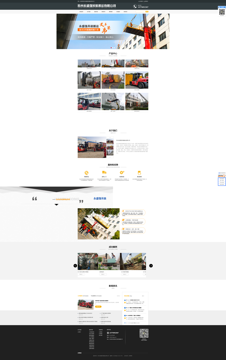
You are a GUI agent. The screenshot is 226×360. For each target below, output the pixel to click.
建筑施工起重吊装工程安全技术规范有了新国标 (88, 322)
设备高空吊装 (91, 340)
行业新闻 (100, 333)
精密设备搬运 (91, 335)
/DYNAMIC (83, 296)
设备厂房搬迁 (91, 338)
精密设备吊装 (91, 343)
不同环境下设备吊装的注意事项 (101, 300)
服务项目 (96, 11)
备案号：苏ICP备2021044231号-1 (116, 355)
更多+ (143, 295)
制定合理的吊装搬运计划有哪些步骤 (86, 318)
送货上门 (104, 176)
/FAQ (128, 296)
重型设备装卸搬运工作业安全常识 (85, 314)
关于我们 (89, 11)
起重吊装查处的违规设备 (106, 322)
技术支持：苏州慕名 (128, 355)
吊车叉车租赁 (91, 333)
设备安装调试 (91, 345)
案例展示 (111, 11)
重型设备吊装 (91, 341)
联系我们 (125, 11)
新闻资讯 (103, 11)
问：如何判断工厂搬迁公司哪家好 (133, 303)
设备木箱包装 (91, 348)
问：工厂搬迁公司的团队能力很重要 (133, 318)
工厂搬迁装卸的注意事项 (106, 314)
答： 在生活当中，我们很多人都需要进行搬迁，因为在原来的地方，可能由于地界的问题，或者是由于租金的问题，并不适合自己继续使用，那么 (135, 306)
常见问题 (100, 335)
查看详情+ (98, 306)
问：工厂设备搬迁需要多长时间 (132, 311)
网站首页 (81, 11)
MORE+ (118, 295)
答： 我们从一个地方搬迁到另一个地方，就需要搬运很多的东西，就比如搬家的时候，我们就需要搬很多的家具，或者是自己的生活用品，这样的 (135, 314)
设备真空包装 (91, 346)
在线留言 (118, 11)
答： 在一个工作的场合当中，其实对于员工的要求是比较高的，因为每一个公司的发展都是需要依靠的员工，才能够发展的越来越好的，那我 (135, 322)
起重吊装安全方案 (104, 318)
